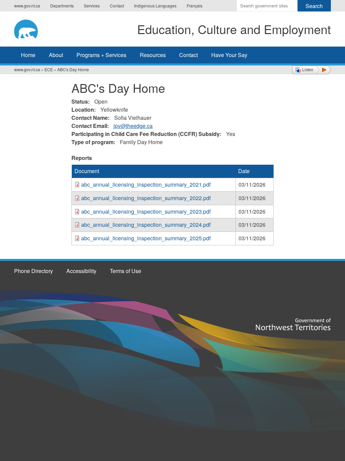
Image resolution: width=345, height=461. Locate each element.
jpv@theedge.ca (133, 126)
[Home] (31, 28)
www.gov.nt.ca (27, 5)
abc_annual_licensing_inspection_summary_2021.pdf (146, 184)
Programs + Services (101, 55)
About (56, 55)
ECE (48, 69)
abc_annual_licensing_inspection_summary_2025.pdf (146, 238)
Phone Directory (33, 271)
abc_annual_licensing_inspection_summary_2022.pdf (146, 198)
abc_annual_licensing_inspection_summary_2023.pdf (146, 211)
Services (92, 5)
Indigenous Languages (155, 5)
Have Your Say (229, 55)
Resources (153, 55)
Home (28, 55)
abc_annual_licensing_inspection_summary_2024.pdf (146, 224)
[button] (311, 69)
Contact (117, 5)
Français (194, 5)
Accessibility (81, 271)
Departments (62, 5)
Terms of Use (125, 271)
